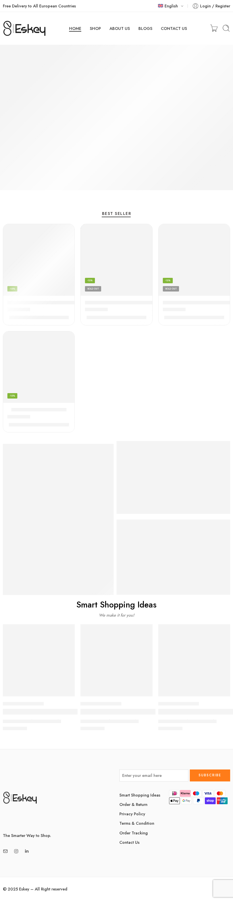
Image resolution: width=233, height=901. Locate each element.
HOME (75, 28)
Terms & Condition (136, 823)
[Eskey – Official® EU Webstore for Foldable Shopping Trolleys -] (24, 28)
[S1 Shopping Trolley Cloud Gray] (194, 259)
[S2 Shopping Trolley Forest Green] (38, 259)
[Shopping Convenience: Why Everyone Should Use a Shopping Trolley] (39, 660)
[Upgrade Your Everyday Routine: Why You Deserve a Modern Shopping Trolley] (194, 660)
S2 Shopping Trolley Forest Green (43, 302)
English (171, 6)
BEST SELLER (116, 214)
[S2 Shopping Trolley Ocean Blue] (116, 259)
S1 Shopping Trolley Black (38, 410)
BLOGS (145, 28)
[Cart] (214, 28)
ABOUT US (119, 28)
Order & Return (133, 804)
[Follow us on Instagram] (16, 851)
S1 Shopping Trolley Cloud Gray (197, 302)
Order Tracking (133, 833)
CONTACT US (174, 28)
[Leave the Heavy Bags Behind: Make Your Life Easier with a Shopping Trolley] (116, 660)
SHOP (95, 28)
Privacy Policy (132, 814)
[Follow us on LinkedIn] (26, 851)
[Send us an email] (5, 851)
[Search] (226, 28)
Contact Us (129, 842)
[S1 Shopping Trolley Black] (38, 367)
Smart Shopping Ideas (139, 795)
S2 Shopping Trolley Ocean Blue (119, 302)
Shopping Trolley (23, 703)
